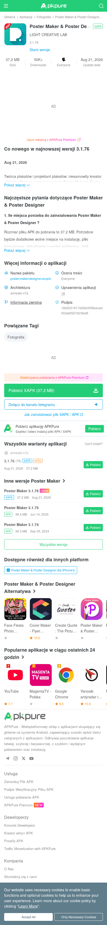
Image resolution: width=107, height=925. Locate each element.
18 (63, 293)
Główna (9, 17)
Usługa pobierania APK (21, 797)
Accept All (29, 917)
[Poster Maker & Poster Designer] (15, 33)
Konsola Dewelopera (19, 825)
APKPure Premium (18, 804)
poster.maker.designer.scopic (30, 278)
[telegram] (7, 758)
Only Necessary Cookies (78, 917)
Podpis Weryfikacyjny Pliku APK (29, 789)
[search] (101, 6)
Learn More (28, 906)
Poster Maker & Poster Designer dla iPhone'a (43, 570)
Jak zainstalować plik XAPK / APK (51, 414)
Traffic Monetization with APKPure (30, 848)
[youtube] (31, 758)
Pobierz (94, 428)
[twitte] (23, 758)
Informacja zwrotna (26, 302)
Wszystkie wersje (53, 544)
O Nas (9, 868)
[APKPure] (53, 6)
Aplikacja (25, 17)
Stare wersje (40, 49)
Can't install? (94, 443)
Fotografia (44, 17)
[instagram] (15, 758)
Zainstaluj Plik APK (19, 781)
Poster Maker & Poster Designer (77, 17)
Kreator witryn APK (18, 833)
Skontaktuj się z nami (20, 876)
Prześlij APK (13, 840)
